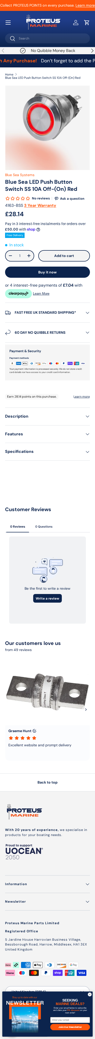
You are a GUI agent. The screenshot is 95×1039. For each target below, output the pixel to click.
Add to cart (64, 255)
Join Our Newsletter (70, 1027)
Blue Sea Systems (19, 175)
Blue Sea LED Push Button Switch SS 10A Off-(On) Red (43, 77)
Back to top (47, 782)
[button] (86, 22)
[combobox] (47, 38)
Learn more (85, 5)
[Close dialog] (90, 994)
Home (9, 74)
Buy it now (47, 272)
